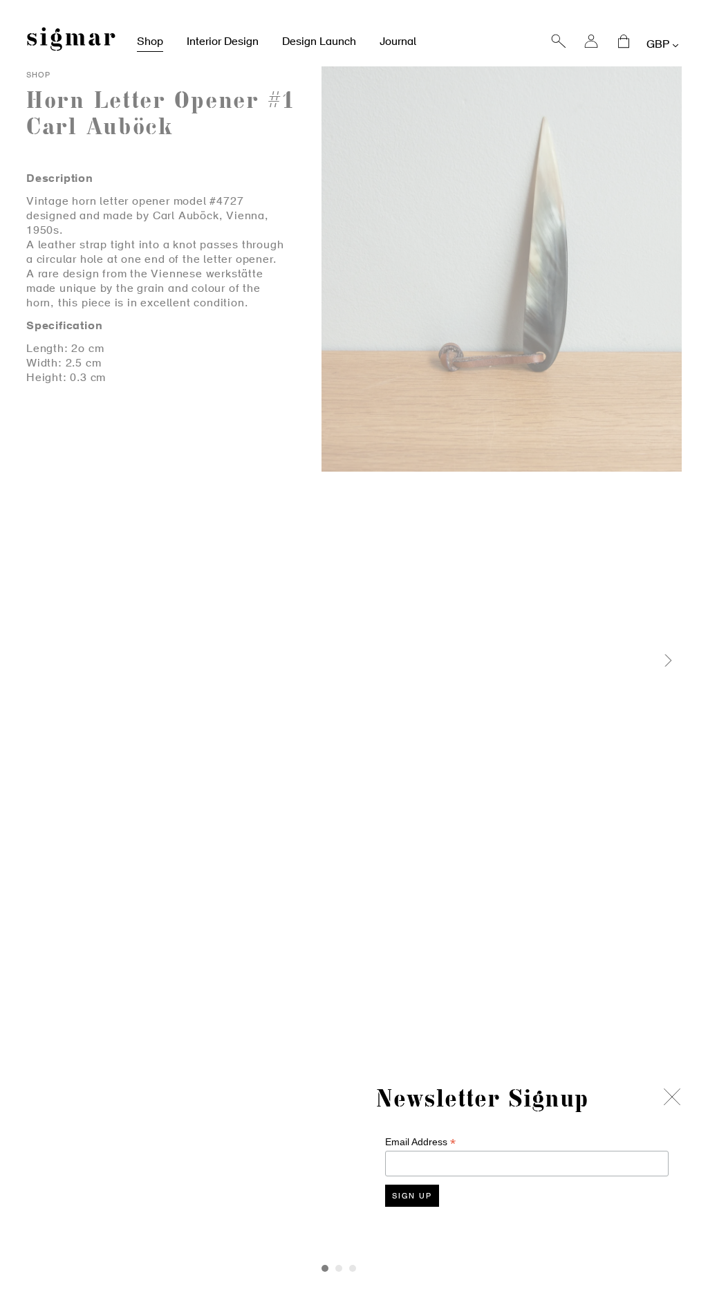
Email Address (420, 1142)
